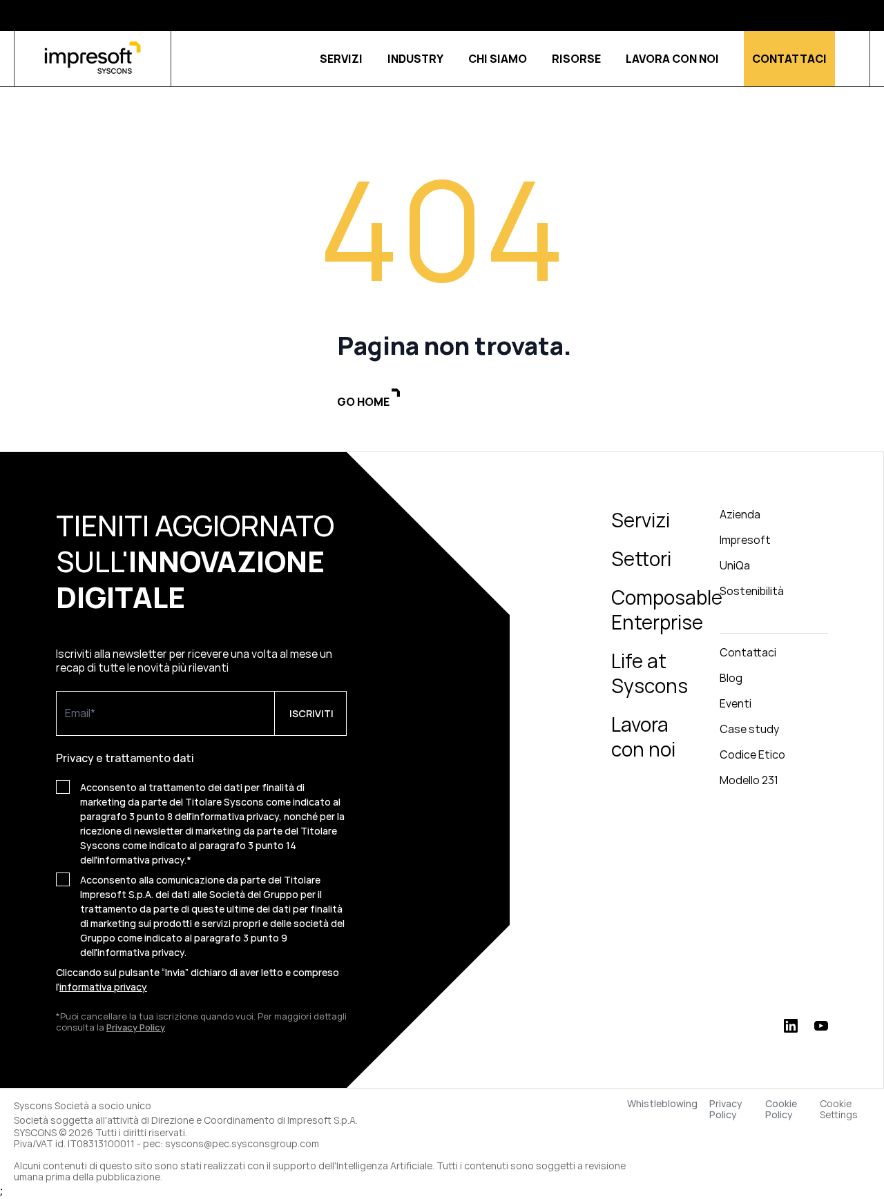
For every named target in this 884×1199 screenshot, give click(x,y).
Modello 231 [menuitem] (749, 780)
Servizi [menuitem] (640, 520)
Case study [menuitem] (749, 729)
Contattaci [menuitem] (748, 652)
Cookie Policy (781, 1109)
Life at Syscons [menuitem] (649, 673)
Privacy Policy (725, 1109)
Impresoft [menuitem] (745, 539)
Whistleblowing (662, 1104)
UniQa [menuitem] (735, 565)
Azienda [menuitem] (740, 514)
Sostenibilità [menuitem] (752, 590)
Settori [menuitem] (641, 558)
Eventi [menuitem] (735, 703)
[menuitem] (774, 622)
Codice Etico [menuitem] (752, 754)
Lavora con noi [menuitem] (643, 736)
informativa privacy (103, 986)
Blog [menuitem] (731, 677)
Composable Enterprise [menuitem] (666, 609)
